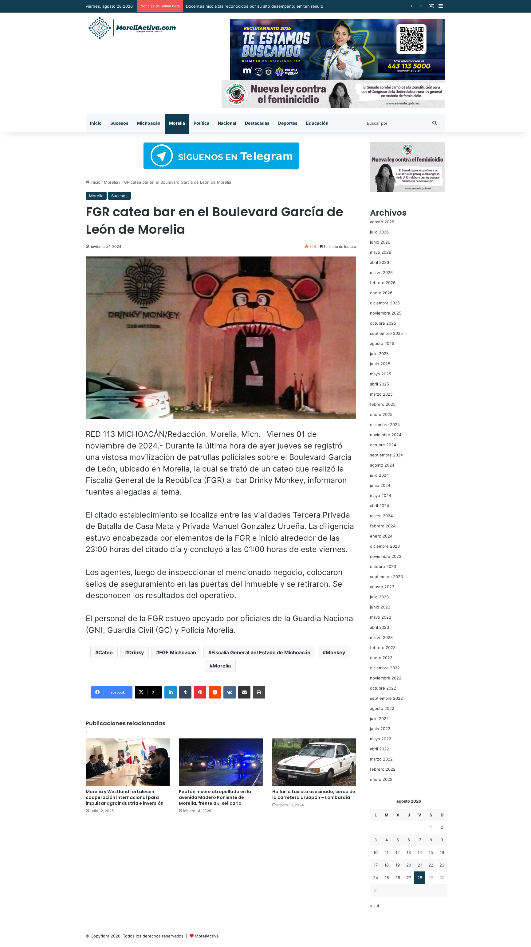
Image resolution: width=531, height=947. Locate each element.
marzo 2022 (381, 759)
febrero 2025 (382, 404)
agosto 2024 (382, 465)
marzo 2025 (381, 394)
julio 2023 (379, 596)
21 (420, 865)
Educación (317, 123)
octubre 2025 (383, 323)
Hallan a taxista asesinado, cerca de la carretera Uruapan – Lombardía (313, 794)
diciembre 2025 (385, 302)
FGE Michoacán (177, 652)
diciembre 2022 (385, 667)
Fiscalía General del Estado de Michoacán (260, 652)
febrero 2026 (382, 282)
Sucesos (119, 123)
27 (409, 877)
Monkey (335, 652)
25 (386, 877)
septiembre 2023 (386, 576)
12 (397, 852)
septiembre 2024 (386, 454)
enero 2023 (381, 657)
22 (430, 865)
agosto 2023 (382, 586)
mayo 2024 (380, 495)
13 (409, 852)
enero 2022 (381, 779)
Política (201, 123)
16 (442, 852)
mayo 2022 (380, 738)
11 (386, 852)
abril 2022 (379, 748)
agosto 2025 (382, 343)
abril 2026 (379, 262)
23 (441, 865)
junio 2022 (380, 728)
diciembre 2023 (385, 546)
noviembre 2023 (385, 556)
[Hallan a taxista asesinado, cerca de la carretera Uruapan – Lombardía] (314, 762)
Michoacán (148, 123)
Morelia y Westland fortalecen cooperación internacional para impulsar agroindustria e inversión (124, 797)
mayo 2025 (380, 373)
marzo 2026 (381, 272)
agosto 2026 (382, 221)
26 (397, 877)
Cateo (105, 652)
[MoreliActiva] (132, 28)
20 (408, 865)
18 (386, 865)
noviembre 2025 (385, 313)
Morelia (177, 123)
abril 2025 (379, 384)
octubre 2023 (383, 566)
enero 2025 (381, 414)
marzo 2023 (381, 637)
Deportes (287, 123)
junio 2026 (380, 242)
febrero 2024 (382, 525)
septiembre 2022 (386, 698)
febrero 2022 (382, 769)
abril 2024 (379, 505)
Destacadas (257, 123)
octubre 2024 (383, 444)
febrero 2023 (382, 647)
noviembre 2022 (385, 677)
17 (376, 865)
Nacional (227, 123)
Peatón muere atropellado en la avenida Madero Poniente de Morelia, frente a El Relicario (215, 797)
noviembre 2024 (385, 434)
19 (397, 865)
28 (419, 877)
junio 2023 (380, 607)
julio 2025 (379, 353)
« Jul (374, 905)
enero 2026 (381, 292)
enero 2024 (381, 536)
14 (420, 852)
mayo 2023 (380, 617)
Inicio (96, 123)
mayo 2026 (380, 252)
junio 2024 (380, 485)
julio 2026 (379, 231)
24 (375, 877)
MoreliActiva (206, 935)
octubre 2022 (383, 688)
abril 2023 (379, 627)
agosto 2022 (382, 708)
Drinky (136, 652)
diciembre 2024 (385, 424)
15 (431, 852)
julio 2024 (379, 475)
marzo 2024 (381, 515)
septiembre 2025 (386, 333)
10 (375, 852)
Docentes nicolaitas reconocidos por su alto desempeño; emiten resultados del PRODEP (270, 6)
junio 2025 (380, 363)
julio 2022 (379, 718)
